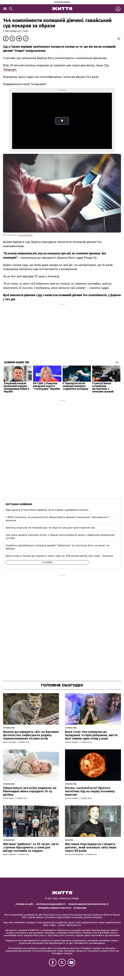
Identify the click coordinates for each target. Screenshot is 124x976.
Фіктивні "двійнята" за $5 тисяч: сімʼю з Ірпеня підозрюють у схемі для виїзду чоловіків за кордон (31, 847)
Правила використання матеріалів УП (88, 904)
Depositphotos (25, 235)
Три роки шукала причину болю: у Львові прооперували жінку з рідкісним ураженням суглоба (60, 536)
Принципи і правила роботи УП (54, 908)
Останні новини (19, 504)
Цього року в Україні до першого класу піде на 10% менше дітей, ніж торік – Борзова (59, 555)
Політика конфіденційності (51, 904)
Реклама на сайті (25, 904)
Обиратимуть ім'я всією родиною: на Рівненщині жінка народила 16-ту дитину (29, 791)
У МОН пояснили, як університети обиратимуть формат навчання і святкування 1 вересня (57, 519)
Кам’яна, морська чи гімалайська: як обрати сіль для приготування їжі (50, 527)
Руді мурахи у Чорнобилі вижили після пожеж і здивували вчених (47, 510)
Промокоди (79, 908)
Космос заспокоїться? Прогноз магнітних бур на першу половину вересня (90, 791)
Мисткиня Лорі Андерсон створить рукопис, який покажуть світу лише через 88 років (90, 847)
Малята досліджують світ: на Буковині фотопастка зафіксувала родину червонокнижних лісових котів (31, 735)
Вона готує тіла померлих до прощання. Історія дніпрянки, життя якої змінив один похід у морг (91, 735)
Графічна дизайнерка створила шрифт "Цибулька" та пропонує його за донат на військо (57, 547)
